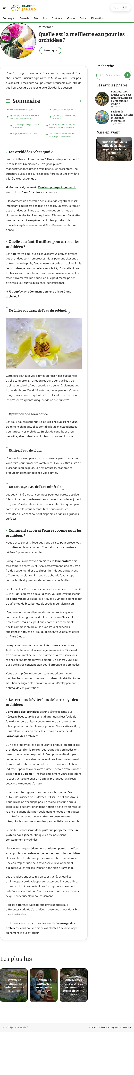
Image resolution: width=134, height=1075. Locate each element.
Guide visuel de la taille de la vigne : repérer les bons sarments (114, 145)
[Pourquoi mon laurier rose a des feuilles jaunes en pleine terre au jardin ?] (102, 99)
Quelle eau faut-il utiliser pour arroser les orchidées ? (24, 117)
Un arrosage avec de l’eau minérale (64, 117)
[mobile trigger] (6, 7)
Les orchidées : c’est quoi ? (22, 109)
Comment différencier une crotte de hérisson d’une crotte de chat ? (73, 982)
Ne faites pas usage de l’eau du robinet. (26, 126)
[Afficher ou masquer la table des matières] (61, 101)
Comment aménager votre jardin (43, 982)
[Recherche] (116, 7)
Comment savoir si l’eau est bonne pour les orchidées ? (62, 126)
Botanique (50, 50)
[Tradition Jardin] (23, 7)
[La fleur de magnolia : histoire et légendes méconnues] (102, 117)
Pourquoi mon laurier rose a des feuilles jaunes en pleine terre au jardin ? (121, 97)
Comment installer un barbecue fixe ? (13, 982)
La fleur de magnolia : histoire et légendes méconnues (122, 116)
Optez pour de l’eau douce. (25, 133)
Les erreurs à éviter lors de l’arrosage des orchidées (61, 135)
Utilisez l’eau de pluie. (63, 109)
